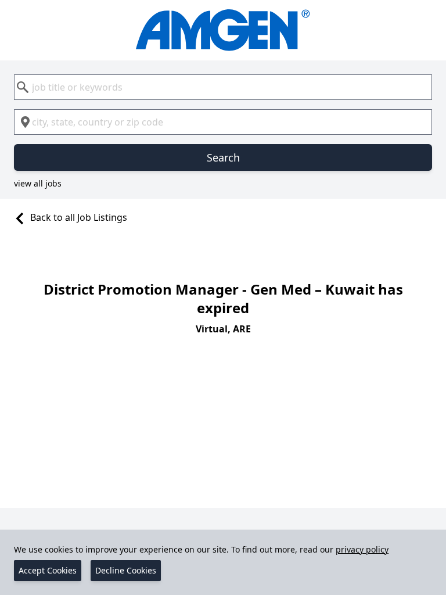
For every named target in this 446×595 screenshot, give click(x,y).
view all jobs (38, 183)
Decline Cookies (125, 570)
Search (223, 157)
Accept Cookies (48, 570)
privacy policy (362, 549)
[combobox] (223, 87)
